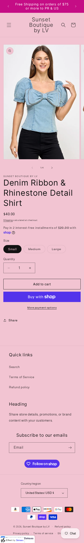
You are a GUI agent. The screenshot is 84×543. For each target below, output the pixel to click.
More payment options (42, 307)
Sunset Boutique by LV (36, 526)
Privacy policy (21, 533)
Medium (36, 250)
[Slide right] (52, 168)
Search (14, 367)
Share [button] (13, 320)
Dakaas (29, 538)
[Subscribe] (70, 447)
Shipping (8, 220)
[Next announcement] (76, 6)
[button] (9, 25)
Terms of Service (21, 377)
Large (59, 250)
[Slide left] (32, 168)
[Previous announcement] (8, 6)
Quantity (9, 259)
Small (12, 249)
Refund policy (19, 387)
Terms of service (43, 533)
